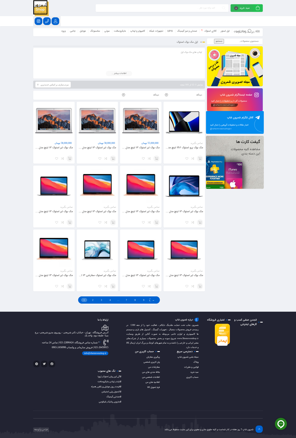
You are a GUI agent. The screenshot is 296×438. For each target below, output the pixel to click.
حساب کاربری (192, 377)
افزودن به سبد (200, 159)
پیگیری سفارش (153, 357)
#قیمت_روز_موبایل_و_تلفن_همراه (106, 387)
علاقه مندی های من (151, 372)
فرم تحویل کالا (153, 387)
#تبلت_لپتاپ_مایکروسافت (109, 382)
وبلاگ (196, 362)
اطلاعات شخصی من (151, 377)
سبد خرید (194, 372)
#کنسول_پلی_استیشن (111, 392)
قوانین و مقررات (191, 367)
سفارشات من (154, 367)
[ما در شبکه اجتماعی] (38, 21)
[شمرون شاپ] (41, 8)
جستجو (219, 41)
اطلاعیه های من (152, 382)
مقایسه (193, 159)
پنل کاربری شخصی (152, 362)
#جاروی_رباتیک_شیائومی (110, 402)
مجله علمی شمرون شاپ (188, 357)
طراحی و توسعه (41, 430)
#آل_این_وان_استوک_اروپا (109, 377)
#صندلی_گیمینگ (113, 397)
